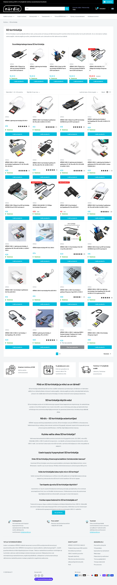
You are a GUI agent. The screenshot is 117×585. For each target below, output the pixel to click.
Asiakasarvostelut (93, 16)
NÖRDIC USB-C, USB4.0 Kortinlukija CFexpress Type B (98, 334)
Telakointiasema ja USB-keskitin (77, 548)
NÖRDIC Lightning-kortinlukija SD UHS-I (38, 67)
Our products (59, 512)
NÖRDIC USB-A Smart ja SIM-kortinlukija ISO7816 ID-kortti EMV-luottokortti (58, 68)
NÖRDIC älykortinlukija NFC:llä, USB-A (43, 247)
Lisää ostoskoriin (19, 81)
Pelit (69, 564)
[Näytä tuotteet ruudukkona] (107, 92)
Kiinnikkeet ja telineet (74, 551)
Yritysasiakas (98, 548)
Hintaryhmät (33, 16)
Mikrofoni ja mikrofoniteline (76, 559)
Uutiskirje (109, 2)
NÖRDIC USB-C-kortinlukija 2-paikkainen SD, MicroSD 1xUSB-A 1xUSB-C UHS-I (99, 206)
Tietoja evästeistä (99, 562)
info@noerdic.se (26, 532)
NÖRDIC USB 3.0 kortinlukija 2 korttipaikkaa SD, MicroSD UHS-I (69, 206)
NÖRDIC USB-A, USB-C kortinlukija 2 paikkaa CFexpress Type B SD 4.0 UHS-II (71, 291)
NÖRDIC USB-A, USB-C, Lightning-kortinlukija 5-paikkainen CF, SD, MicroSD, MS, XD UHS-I (17, 164)
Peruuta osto (98, 564)
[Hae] (67, 9)
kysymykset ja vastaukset (101, 551)
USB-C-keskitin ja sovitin (75, 553)
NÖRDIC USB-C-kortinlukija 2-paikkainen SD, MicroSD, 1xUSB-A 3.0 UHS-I (44, 121)
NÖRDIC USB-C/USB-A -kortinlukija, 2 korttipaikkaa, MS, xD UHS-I (15, 334)
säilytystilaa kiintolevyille (75, 562)
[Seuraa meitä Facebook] (35, 575)
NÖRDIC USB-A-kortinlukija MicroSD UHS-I (45, 290)
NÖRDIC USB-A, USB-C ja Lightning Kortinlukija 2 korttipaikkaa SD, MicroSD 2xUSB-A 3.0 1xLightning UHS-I (99, 291)
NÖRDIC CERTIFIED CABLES (76, 545)
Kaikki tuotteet (7, 16)
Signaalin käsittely (73, 556)
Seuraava (106, 354)
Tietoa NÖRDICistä (60, 16)
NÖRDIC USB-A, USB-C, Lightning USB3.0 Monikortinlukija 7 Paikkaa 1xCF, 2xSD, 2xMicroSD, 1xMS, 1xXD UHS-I (71, 334)
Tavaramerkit (46, 16)
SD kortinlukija (13, 22)
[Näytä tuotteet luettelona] (110, 92)
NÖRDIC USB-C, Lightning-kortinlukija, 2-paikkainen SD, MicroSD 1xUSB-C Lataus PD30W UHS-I (99, 164)
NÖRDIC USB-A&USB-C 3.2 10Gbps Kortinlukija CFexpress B (98, 68)
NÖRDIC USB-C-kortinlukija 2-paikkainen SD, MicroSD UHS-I (16, 291)
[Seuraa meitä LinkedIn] (42, 575)
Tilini (74, 9)
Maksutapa (97, 553)
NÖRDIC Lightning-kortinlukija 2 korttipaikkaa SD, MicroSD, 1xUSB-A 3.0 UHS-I (99, 121)
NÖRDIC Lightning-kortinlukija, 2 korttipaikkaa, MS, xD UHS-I (42, 334)
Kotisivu (5, 22)
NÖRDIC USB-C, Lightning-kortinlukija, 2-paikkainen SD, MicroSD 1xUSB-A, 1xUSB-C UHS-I (17, 248)
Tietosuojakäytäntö (100, 559)
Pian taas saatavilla (72, 347)
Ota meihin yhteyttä (100, 545)
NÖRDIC (7, 117)
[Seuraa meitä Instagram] (39, 575)
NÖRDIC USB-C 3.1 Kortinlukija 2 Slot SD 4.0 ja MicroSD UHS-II (71, 248)
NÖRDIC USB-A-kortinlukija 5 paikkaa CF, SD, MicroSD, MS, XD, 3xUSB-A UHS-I (44, 164)
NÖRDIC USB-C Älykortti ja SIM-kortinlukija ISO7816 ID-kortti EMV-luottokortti (18, 68)
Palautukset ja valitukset (101, 556)
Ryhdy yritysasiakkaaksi (77, 16)
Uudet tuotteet (21, 16)
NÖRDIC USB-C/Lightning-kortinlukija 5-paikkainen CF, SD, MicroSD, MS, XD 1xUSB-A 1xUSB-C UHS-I (72, 164)
